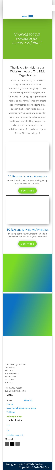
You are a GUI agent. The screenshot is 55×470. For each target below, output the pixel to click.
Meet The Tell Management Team (21, 408)
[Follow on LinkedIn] (17, 444)
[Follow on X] (12, 444)
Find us (10, 404)
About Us (28, 400)
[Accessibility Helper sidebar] (52, 8)
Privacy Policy (14, 416)
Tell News (11, 412)
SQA (8, 425)
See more (27, 190)
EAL (8, 430)
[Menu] (31, 17)
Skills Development (15, 435)
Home (9, 400)
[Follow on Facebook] (7, 444)
